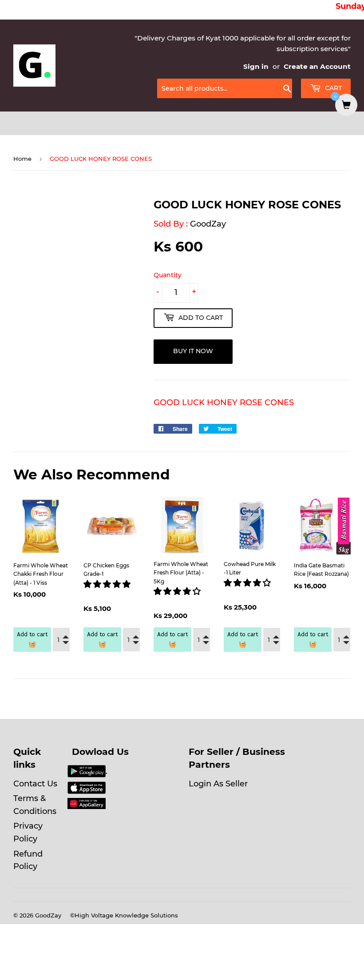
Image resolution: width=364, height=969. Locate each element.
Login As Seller (218, 784)
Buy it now (193, 351)
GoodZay (208, 224)
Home (22, 158)
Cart (332, 88)
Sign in (256, 66)
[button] (108, 584)
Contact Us (35, 784)
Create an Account (317, 66)
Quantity (168, 275)
